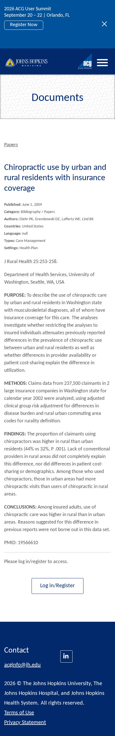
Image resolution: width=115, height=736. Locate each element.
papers (11, 145)
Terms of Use (19, 713)
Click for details (25, 37)
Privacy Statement (25, 722)
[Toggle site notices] (106, 24)
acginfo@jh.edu (22, 665)
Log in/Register (57, 586)
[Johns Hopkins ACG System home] (85, 61)
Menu (102, 62)
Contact (16, 651)
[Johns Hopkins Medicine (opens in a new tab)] (66, 656)
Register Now (23, 25)
